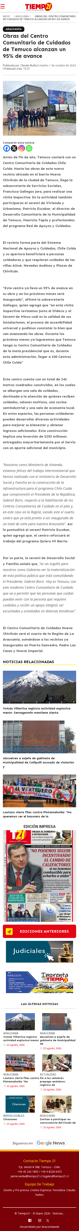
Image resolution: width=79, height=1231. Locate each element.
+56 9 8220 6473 (51, 1171)
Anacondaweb (50, 1227)
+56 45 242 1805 (28, 1171)
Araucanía (22, 16)
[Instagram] (21, 148)
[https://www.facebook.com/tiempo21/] (29, 1220)
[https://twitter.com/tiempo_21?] (49, 1220)
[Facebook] (6, 148)
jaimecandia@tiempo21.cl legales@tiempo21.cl (40, 1176)
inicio (6, 16)
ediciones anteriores (44, 931)
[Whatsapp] (29, 148)
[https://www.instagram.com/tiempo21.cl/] (39, 1220)
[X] (14, 148)
